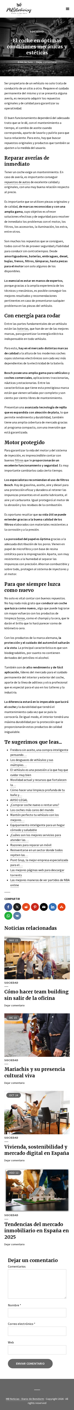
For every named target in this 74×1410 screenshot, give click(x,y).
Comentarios (17, 1266)
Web (11, 1342)
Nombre (14, 1305)
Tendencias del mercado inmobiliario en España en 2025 (36, 1230)
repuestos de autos (17, 182)
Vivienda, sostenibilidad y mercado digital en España (36, 1150)
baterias (22, 328)
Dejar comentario (46, 62)
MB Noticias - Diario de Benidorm (25, 1399)
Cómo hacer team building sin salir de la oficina (36, 995)
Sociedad (37, 31)
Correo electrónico (21, 1324)
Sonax (21, 618)
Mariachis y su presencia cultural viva (34, 1072)
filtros (19, 460)
